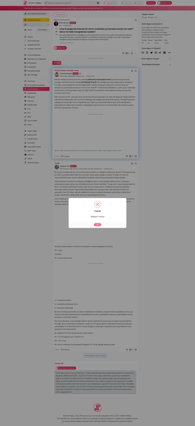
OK (97, 225)
